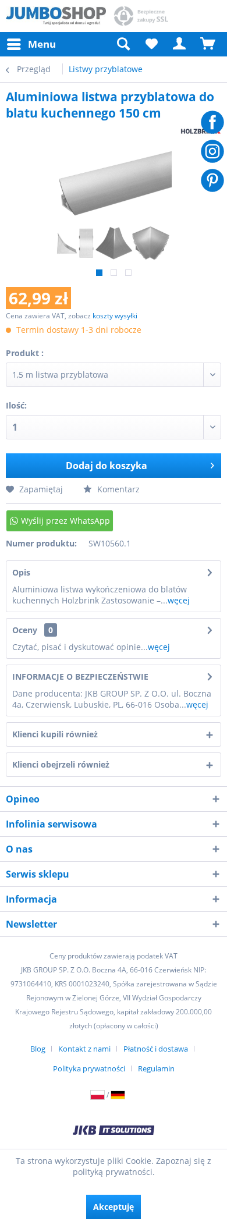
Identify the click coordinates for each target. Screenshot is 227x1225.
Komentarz (117, 489)
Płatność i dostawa (155, 1048)
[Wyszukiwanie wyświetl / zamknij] (122, 44)
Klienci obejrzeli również (60, 764)
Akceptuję (113, 1206)
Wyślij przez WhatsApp (65, 520)
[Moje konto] (179, 44)
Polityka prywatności (89, 1068)
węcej (179, 600)
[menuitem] (31, 44)
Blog (37, 1048)
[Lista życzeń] (151, 44)
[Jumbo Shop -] (56, 16)
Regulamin (156, 1068)
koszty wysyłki (115, 316)
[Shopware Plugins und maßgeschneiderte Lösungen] (113, 1131)
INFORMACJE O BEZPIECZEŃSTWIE (80, 676)
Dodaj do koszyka (106, 465)
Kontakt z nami (84, 1048)
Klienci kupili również (55, 734)
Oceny (24, 629)
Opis (21, 572)
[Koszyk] (208, 44)
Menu (42, 44)
